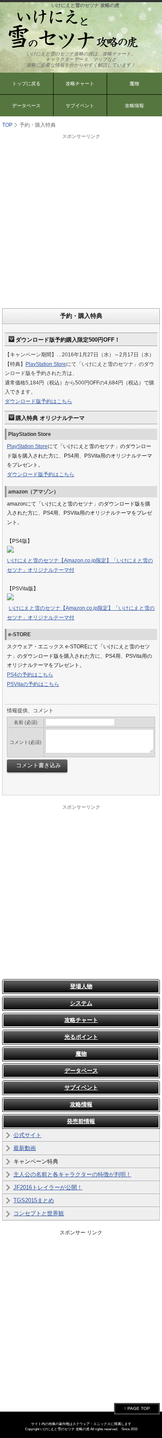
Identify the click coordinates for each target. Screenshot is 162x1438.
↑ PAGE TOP (137, 1408)
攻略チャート (80, 83)
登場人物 (81, 986)
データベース (26, 105)
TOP (7, 125)
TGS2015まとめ (33, 1200)
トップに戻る (26, 83)
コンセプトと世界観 (38, 1213)
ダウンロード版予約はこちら (38, 401)
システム (81, 1003)
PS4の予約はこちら (30, 675)
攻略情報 (81, 1104)
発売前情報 (81, 1121)
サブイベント (80, 105)
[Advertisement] (81, 221)
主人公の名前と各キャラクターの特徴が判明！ (72, 1174)
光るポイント (81, 1037)
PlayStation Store (45, 364)
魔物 (81, 1053)
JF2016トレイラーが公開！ (48, 1187)
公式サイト (27, 1135)
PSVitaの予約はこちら (33, 684)
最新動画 (24, 1148)
